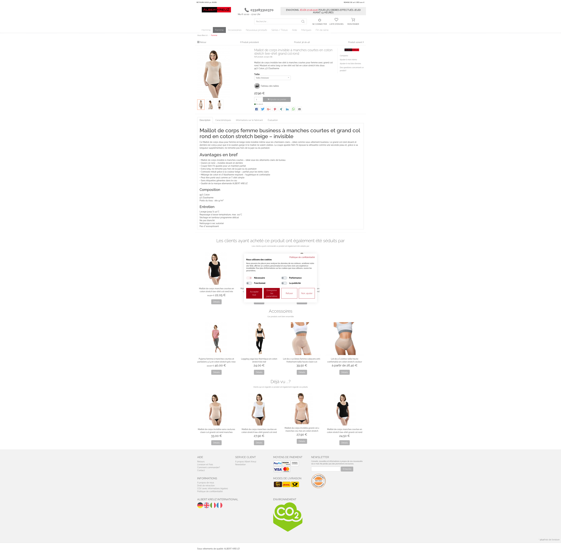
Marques (306, 30)
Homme (206, 30)
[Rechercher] (304, 21)
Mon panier (353, 24)
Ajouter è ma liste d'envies (350, 64)
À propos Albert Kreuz (245, 461)
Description (205, 120)
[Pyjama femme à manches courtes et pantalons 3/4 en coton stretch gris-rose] (216, 338)
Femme (219, 30)
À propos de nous (205, 482)
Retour (203, 42)
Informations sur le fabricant (249, 120)
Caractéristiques (223, 120)
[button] (256, 109)
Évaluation (273, 120)
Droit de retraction (206, 485)
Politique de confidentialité (210, 491)
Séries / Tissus (279, 30)
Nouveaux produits (256, 30)
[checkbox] (249, 277)
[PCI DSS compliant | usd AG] (318, 481)
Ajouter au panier (277, 99)
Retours (201, 461)
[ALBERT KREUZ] (216, 9)
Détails (216, 302)
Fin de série (322, 30)
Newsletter (240, 464)
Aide (294, 30)
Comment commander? (208, 467)
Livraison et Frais (205, 464)
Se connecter (319, 24)
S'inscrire (347, 469)
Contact (201, 470)
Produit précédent (250, 42)
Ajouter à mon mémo (348, 60)
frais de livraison (552, 539)
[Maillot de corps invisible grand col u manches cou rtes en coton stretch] (302, 408)
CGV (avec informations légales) (212, 488)
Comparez (344, 56)
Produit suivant (355, 42)
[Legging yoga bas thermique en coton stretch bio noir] (259, 338)
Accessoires (234, 30)
